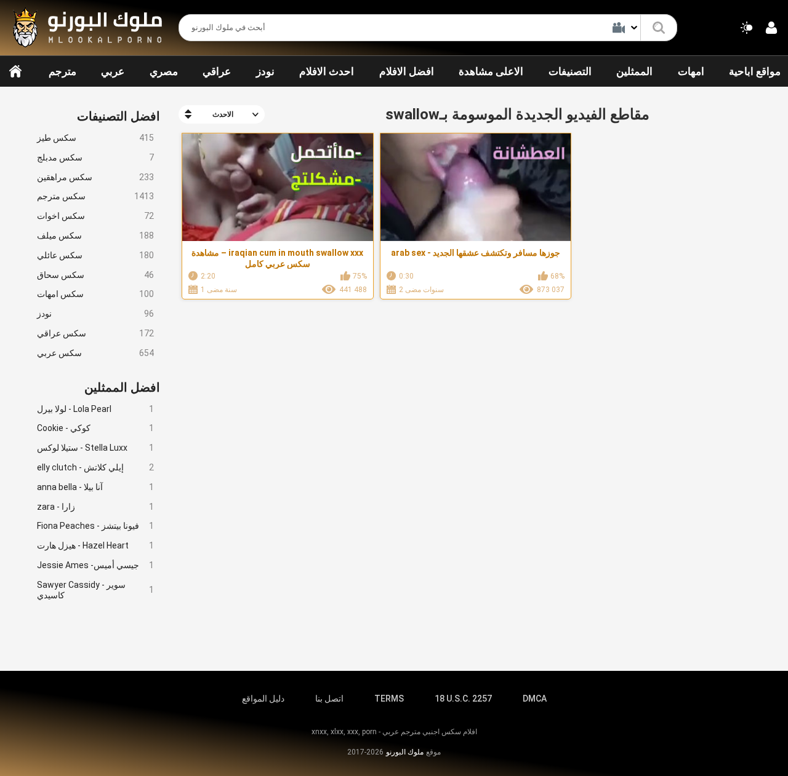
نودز (265, 71)
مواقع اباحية (755, 71)
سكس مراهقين (95, 177)
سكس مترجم (95, 196)
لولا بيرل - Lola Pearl (95, 409)
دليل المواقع (263, 698)
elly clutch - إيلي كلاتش (95, 467)
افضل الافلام (406, 71)
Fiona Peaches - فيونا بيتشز (95, 526)
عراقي (217, 71)
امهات (691, 71)
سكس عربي (95, 353)
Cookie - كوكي (95, 428)
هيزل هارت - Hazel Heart (95, 545)
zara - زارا (95, 507)
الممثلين (634, 71)
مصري (164, 71)
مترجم (62, 71)
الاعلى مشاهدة (491, 71)
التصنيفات (570, 71)
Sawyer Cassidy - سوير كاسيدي (95, 590)
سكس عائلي (95, 255)
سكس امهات (95, 294)
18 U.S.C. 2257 (463, 698)
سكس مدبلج (95, 157)
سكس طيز (95, 138)
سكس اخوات (95, 216)
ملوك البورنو (405, 752)
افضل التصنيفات (118, 116)
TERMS (389, 698)
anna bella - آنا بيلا (95, 487)
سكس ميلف (95, 235)
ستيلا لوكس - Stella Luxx (95, 448)
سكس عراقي (95, 333)
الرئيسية (15, 71)
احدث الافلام (326, 71)
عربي (112, 71)
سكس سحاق (95, 275)
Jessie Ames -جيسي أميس (95, 565)
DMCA (535, 698)
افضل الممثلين (122, 387)
